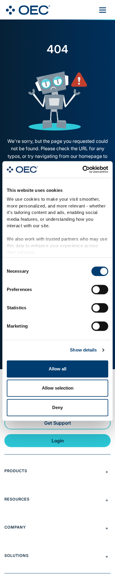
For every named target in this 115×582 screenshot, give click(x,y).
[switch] (99, 289)
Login (58, 441)
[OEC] (28, 10)
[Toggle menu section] (57, 471)
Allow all (57, 368)
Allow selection (57, 387)
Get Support (57, 423)
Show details (83, 349)
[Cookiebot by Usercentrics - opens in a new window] (82, 169)
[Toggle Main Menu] (102, 10)
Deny (57, 407)
